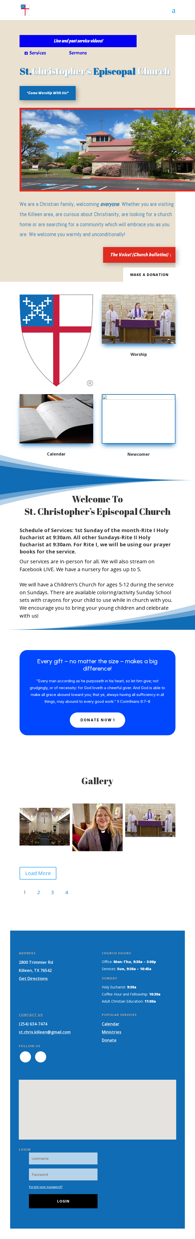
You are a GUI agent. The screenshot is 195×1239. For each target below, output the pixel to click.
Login (63, 1201)
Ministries (111, 1032)
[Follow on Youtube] (40, 1056)
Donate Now (96, 720)
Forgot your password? (45, 1187)
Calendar (110, 1024)
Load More (38, 873)
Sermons (75, 53)
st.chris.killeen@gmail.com (45, 1032)
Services (35, 53)
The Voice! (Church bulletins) (139, 255)
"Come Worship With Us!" (48, 93)
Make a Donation (149, 274)
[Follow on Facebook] (25, 1056)
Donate (109, 1040)
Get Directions (33, 978)
